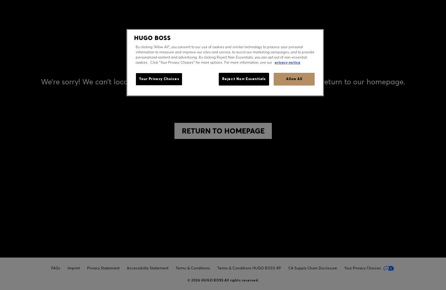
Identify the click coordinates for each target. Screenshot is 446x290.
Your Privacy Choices (159, 79)
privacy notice (287, 62)
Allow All (294, 79)
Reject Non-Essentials (244, 79)
